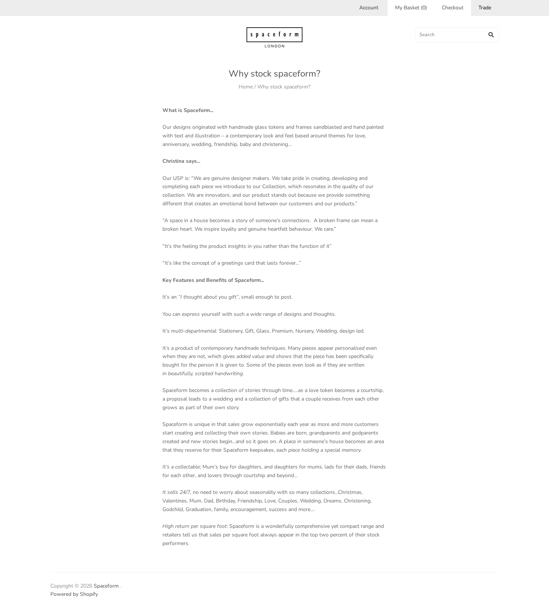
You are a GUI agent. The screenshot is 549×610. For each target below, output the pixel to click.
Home (246, 86)
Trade (484, 7)
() (411, 7)
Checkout (452, 7)
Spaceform (106, 585)
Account (368, 7)
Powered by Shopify (74, 594)
